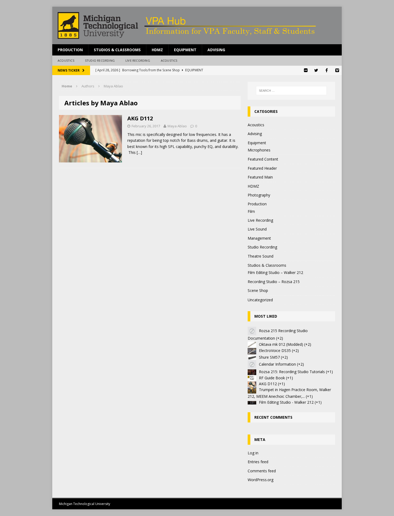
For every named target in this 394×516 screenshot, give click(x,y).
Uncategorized (260, 299)
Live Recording (137, 60)
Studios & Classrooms (117, 49)
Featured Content (263, 159)
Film (251, 211)
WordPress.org (260, 479)
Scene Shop (258, 290)
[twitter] (316, 70)
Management (259, 238)
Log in (253, 452)
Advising (216, 49)
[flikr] (305, 70)
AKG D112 (140, 118)
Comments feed (262, 470)
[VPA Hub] (197, 25)
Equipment (185, 49)
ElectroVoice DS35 (275, 350)
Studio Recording (100, 60)
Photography (259, 195)
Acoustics (66, 60)
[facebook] (326, 70)
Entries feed (258, 461)
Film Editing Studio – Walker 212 (275, 272)
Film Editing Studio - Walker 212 (286, 402)
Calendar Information (277, 364)
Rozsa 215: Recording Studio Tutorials (292, 371)
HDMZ (157, 49)
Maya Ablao (177, 126)
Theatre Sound (260, 256)
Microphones (259, 150)
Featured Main (260, 177)
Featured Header (262, 168)
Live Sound (257, 229)
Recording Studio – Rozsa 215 (274, 281)
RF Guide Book (272, 377)
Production (70, 49)
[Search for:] (291, 90)
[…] (139, 152)
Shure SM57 (269, 357)
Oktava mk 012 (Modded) (281, 344)
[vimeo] (337, 70)
